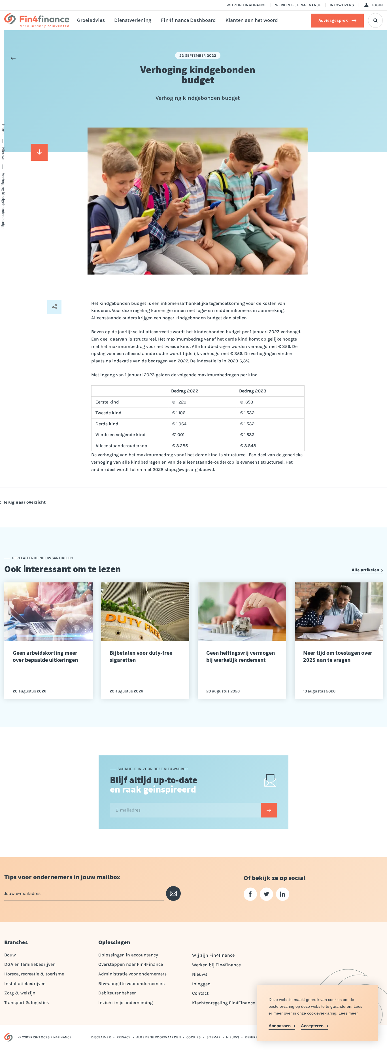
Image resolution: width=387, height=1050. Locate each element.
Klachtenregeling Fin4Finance (223, 1002)
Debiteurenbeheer (117, 993)
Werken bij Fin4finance (298, 5)
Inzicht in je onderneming (125, 1002)
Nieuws (199, 974)
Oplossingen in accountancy (128, 955)
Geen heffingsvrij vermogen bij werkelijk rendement (240, 656)
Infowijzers (342, 5)
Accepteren (312, 1025)
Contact (200, 993)
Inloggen (201, 983)
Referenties (256, 1037)
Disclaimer (101, 1037)
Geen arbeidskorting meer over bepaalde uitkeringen (45, 656)
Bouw (10, 955)
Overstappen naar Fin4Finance (130, 964)
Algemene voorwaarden (158, 1037)
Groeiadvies (91, 20)
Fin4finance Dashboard (188, 20)
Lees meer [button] (348, 1013)
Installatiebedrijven (25, 983)
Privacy (124, 1037)
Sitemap (214, 1037)
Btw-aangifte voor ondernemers (131, 983)
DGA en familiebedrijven (30, 964)
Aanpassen (280, 1025)
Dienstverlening (132, 20)
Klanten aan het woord (252, 20)
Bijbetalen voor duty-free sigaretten (141, 656)
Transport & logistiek (26, 1002)
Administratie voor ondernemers (132, 974)
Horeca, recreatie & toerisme (34, 974)
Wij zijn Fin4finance (246, 5)
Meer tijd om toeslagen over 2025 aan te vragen (337, 656)
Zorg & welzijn (19, 993)
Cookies (193, 1037)
